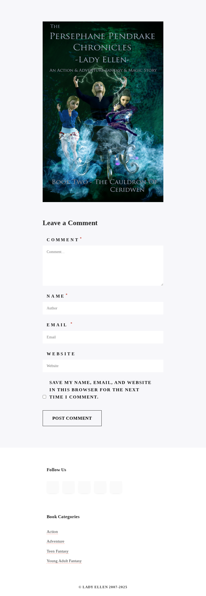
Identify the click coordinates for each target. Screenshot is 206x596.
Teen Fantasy (58, 551)
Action (52, 531)
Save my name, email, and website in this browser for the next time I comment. (100, 390)
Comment (65, 239)
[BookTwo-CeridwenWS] (103, 111)
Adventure (55, 541)
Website (61, 354)
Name (58, 295)
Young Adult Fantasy (64, 561)
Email (60, 324)
